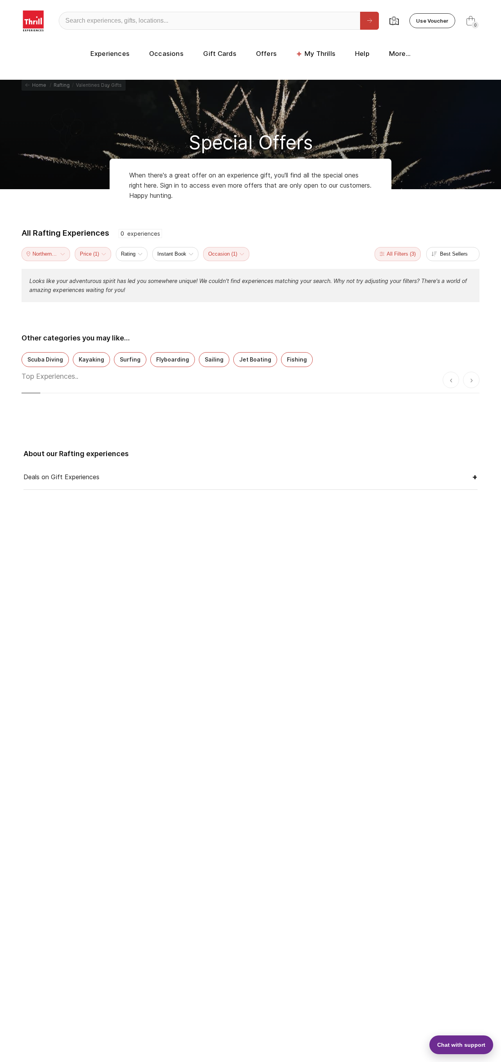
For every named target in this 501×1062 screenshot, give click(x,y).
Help (362, 53)
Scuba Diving (45, 359)
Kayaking (91, 359)
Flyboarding (172, 359)
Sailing (214, 359)
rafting (62, 85)
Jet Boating (255, 359)
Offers (266, 53)
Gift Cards (219, 53)
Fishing (297, 359)
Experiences (110, 53)
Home (38, 85)
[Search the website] (369, 21)
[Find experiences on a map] (394, 21)
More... (400, 53)
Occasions (166, 53)
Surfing (130, 359)
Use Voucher (432, 21)
